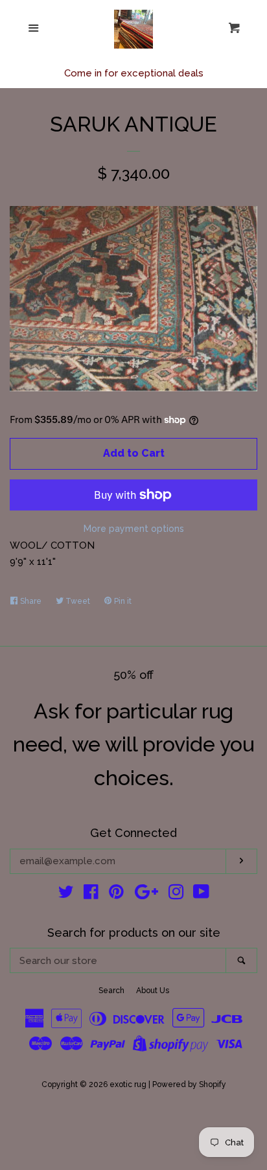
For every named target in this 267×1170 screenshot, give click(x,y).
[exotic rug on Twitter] (66, 894)
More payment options (134, 528)
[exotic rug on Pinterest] (116, 894)
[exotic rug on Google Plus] (146, 894)
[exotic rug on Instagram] (176, 894)
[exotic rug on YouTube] (201, 894)
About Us (152, 990)
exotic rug (128, 1084)
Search (111, 990)
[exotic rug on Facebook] (91, 894)
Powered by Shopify (189, 1084)
